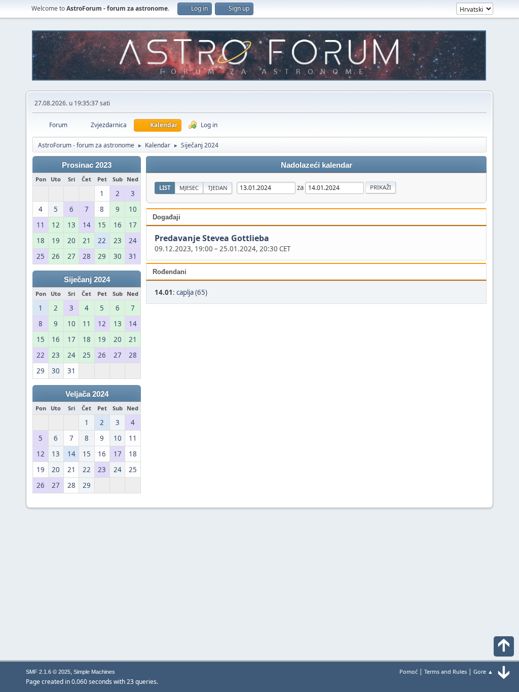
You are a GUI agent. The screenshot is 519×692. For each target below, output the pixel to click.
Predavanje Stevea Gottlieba (212, 238)
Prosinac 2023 (87, 165)
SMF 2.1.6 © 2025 (48, 672)
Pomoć (408, 671)
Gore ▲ (483, 671)
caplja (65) (191, 292)
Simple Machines (94, 672)
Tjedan (218, 187)
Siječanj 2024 (87, 280)
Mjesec (189, 187)
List (164, 187)
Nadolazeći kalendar (316, 165)
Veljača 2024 (86, 394)
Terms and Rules (445, 671)
